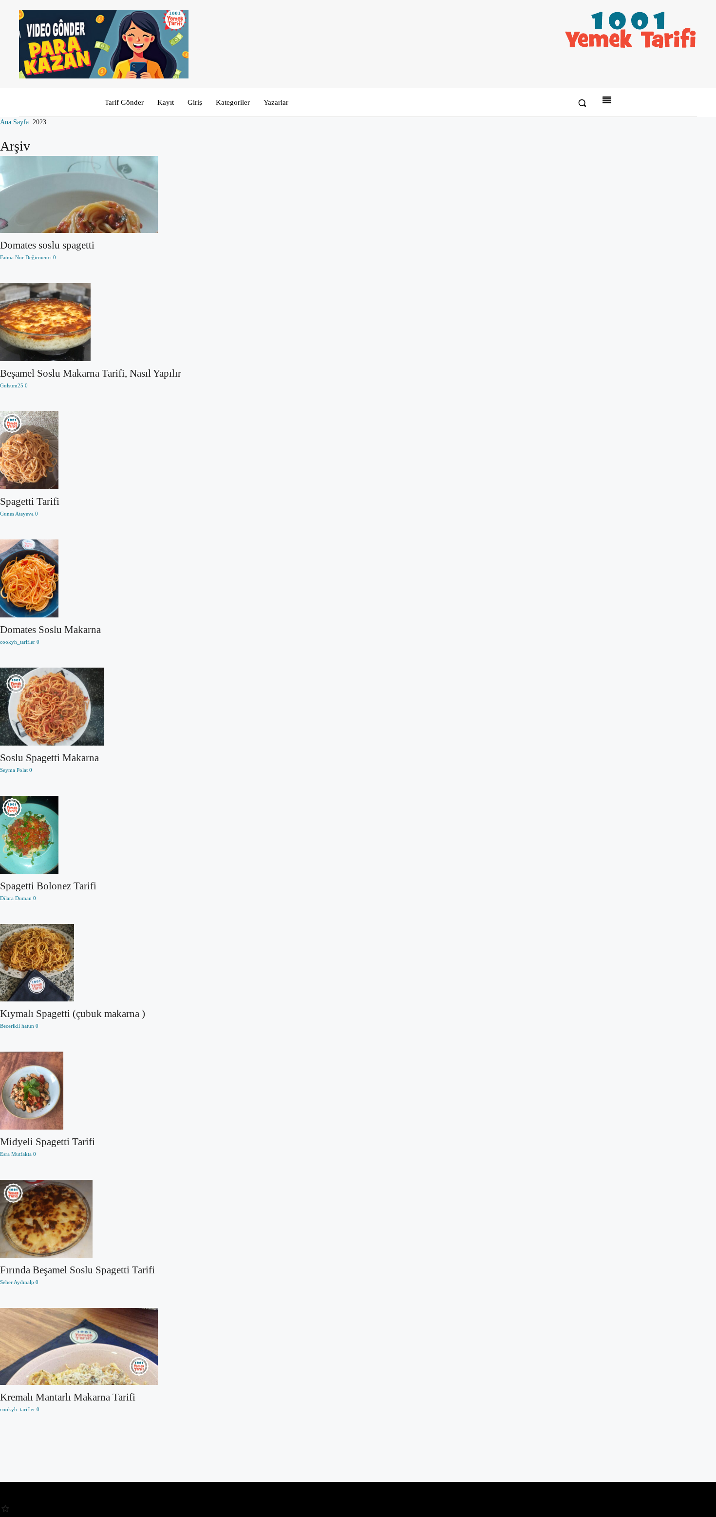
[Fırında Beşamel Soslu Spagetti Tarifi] (90, 1219)
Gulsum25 (11, 385)
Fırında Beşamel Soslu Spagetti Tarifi (77, 1270)
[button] (582, 102)
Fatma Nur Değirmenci (26, 257)
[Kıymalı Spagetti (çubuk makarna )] (90, 963)
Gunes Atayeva (17, 514)
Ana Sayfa (14, 122)
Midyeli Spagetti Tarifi (47, 1142)
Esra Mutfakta (16, 1154)
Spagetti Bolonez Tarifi (48, 886)
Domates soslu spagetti (47, 245)
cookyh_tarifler (17, 642)
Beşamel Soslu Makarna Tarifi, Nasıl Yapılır (90, 373)
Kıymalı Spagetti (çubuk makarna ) (72, 1013)
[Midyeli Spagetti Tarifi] (90, 1090)
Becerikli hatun (17, 1026)
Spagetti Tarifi (29, 501)
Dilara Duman (16, 898)
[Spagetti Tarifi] (90, 450)
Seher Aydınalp (17, 1282)
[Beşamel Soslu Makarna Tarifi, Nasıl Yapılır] (90, 322)
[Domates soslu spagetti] (90, 194)
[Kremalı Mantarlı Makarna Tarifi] (90, 1346)
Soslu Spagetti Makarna (49, 758)
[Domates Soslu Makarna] (90, 578)
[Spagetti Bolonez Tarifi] (90, 835)
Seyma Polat (14, 770)
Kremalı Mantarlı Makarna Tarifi (67, 1397)
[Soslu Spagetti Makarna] (90, 707)
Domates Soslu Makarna (50, 629)
